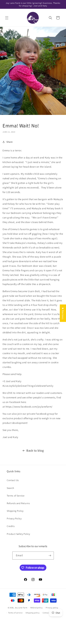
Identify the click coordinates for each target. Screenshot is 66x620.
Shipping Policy (15, 510)
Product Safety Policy (18, 533)
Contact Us (13, 480)
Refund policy (36, 607)
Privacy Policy (14, 518)
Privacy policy (52, 607)
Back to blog (35, 450)
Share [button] (9, 141)
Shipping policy (33, 613)
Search (10, 488)
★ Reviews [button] (62, 313)
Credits (11, 526)
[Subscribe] (50, 556)
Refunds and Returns (18, 503)
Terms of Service (16, 495)
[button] (6, 18)
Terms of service (15, 613)
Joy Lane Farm (21, 607)
